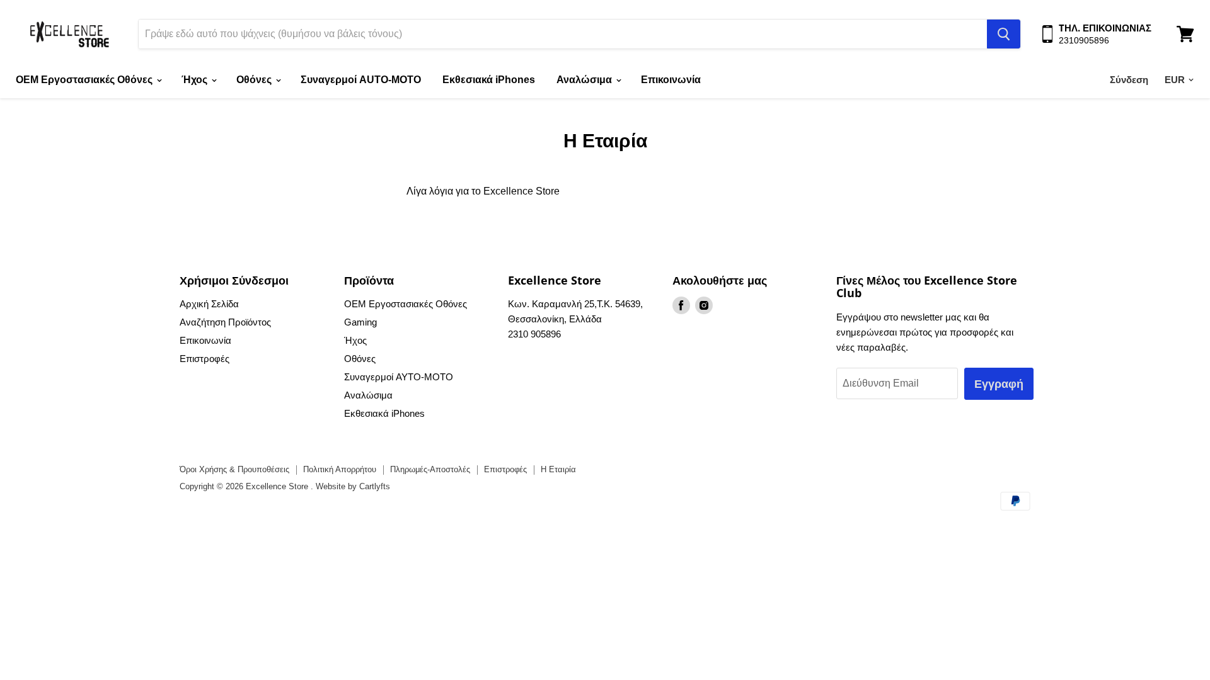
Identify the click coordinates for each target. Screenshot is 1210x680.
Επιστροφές (204, 358)
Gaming (360, 322)
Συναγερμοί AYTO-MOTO (398, 376)
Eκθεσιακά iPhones (488, 79)
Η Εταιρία (558, 469)
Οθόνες (255, 79)
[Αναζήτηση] (1003, 34)
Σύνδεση (1129, 79)
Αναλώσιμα (585, 79)
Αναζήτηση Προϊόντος (225, 322)
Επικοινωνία (671, 79)
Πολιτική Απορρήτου (339, 469)
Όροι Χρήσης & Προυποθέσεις (234, 469)
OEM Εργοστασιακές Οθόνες (85, 79)
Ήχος (196, 79)
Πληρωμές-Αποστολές (430, 469)
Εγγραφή (998, 383)
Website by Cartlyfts (353, 486)
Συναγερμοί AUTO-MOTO (361, 79)
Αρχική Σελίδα (209, 303)
